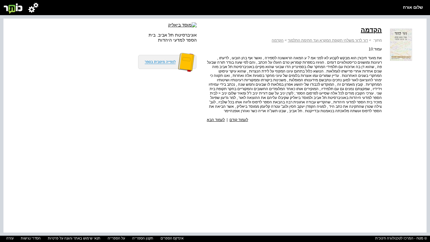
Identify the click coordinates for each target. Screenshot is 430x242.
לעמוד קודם (238, 120)
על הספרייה (116, 238)
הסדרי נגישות (31, 238)
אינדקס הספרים (172, 238)
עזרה (10, 238)
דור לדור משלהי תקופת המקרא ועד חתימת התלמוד (328, 40)
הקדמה (278, 40)
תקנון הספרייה (142, 238)
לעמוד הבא (216, 120)
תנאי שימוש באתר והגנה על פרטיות (74, 238)
